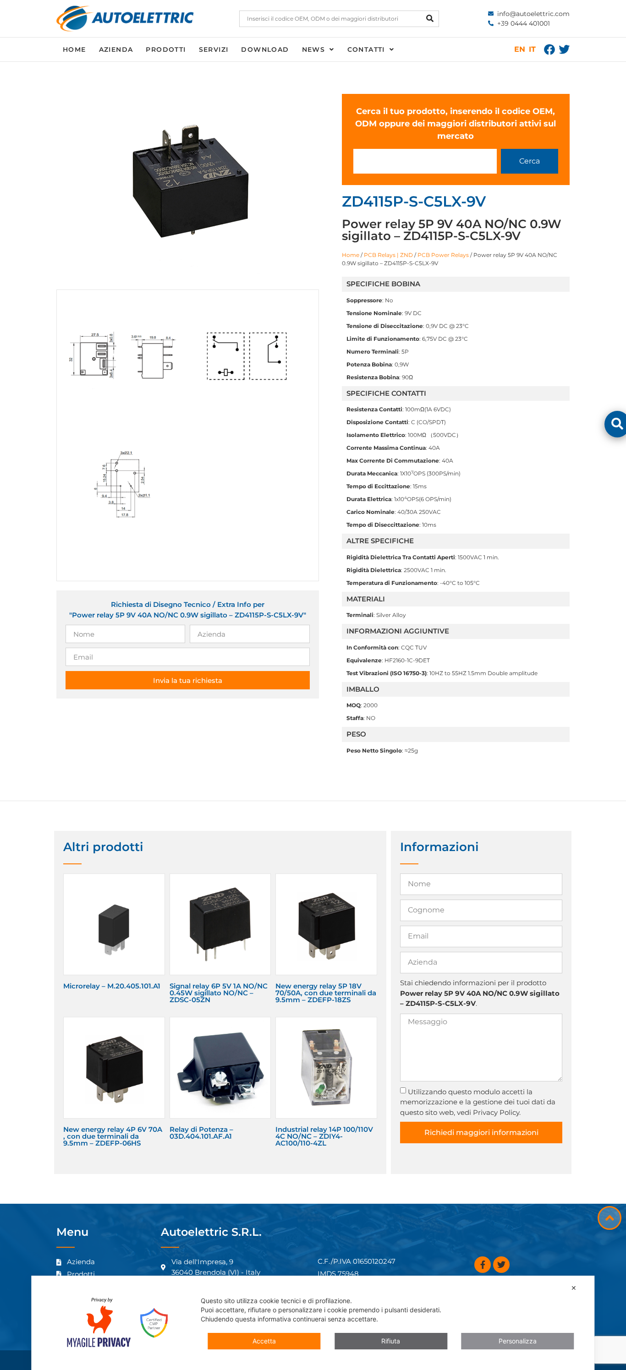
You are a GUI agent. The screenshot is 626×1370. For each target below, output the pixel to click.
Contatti (366, 49)
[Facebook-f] (482, 1264)
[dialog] (312, 1323)
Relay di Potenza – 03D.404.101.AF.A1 (201, 1133)
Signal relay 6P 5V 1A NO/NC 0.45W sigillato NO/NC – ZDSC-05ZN (219, 993)
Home (74, 49)
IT (532, 49)
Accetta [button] (264, 1341)
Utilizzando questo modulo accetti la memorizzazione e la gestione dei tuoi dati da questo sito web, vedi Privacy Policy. (477, 1102)
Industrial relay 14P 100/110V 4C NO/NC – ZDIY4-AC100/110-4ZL (324, 1136)
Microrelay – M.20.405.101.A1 (111, 986)
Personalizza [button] (518, 1341)
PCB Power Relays (443, 254)
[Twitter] (564, 49)
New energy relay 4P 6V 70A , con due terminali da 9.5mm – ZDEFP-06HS (112, 1136)
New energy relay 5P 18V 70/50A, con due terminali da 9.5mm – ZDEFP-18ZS (325, 993)
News (313, 49)
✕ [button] (574, 1288)
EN (519, 49)
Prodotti (166, 49)
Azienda (116, 49)
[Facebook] (549, 49)
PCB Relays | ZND (388, 254)
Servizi (214, 49)
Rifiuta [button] (390, 1341)
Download (265, 49)
